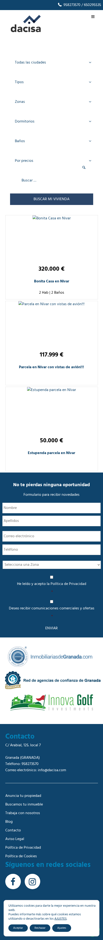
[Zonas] (51, 102)
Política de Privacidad (68, 584)
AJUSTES (60, 919)
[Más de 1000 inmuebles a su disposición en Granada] (26, 31)
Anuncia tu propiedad (23, 796)
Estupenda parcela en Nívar (51, 453)
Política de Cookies (21, 856)
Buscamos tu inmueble (24, 804)
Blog (9, 822)
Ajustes (61, 928)
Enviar (51, 628)
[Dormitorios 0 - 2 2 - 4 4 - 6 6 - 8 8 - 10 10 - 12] (51, 122)
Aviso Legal (14, 839)
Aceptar (18, 928)
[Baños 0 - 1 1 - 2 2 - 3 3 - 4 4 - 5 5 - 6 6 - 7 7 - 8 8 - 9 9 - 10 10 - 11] (51, 141)
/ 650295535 (90, 5)
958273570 (71, 5)
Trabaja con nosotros (22, 813)
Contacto (13, 830)
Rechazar (40, 928)
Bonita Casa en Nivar (51, 281)
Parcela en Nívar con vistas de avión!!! (51, 367)
